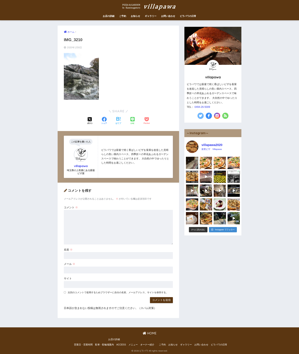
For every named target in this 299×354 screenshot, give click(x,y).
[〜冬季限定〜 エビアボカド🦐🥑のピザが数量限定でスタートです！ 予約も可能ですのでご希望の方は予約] (192, 204)
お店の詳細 (108, 16)
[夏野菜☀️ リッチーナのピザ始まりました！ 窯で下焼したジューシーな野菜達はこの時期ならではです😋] (206, 218)
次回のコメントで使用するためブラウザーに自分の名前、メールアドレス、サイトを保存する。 (118, 292)
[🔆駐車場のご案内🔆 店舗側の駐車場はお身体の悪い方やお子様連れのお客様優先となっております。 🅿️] (234, 218)
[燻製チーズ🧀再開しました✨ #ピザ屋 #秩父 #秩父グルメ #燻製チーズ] (206, 204)
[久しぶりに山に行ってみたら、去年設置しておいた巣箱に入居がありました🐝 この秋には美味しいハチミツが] (192, 163)
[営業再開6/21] (206, 177)
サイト (68, 278)
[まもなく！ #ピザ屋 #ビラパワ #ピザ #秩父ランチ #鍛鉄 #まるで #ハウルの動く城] (234, 190)
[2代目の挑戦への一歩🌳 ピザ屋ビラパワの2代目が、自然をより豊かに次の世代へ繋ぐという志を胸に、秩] (234, 177)
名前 (68, 249)
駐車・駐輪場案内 (104, 344)
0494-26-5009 (202, 107)
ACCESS (121, 344)
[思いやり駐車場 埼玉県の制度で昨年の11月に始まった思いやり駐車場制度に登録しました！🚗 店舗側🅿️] (220, 218)
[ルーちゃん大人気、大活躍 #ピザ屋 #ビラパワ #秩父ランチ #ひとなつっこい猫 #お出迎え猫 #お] (220, 190)
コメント (71, 207)
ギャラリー (151, 16)
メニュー (133, 344)
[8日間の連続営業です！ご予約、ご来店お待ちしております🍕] (206, 163)
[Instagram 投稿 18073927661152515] (192, 177)
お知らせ (135, 16)
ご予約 (122, 16)
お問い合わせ (168, 16)
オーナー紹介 (147, 344)
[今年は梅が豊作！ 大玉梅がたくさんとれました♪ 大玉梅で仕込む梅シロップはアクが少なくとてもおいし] (220, 177)
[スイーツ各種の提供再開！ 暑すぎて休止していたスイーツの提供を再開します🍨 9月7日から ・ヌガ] (192, 218)
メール (69, 264)
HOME (151, 333)
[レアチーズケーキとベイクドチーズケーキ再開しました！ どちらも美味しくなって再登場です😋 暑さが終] (220, 204)
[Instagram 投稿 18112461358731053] (220, 163)
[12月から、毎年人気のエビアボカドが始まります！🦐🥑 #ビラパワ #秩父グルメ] (234, 163)
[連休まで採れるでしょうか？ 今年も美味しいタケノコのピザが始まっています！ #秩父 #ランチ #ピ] (206, 190)
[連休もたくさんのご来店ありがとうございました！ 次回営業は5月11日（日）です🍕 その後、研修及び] (192, 190)
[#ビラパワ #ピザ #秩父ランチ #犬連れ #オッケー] (234, 204)
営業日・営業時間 (83, 344)
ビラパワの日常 (188, 16)
